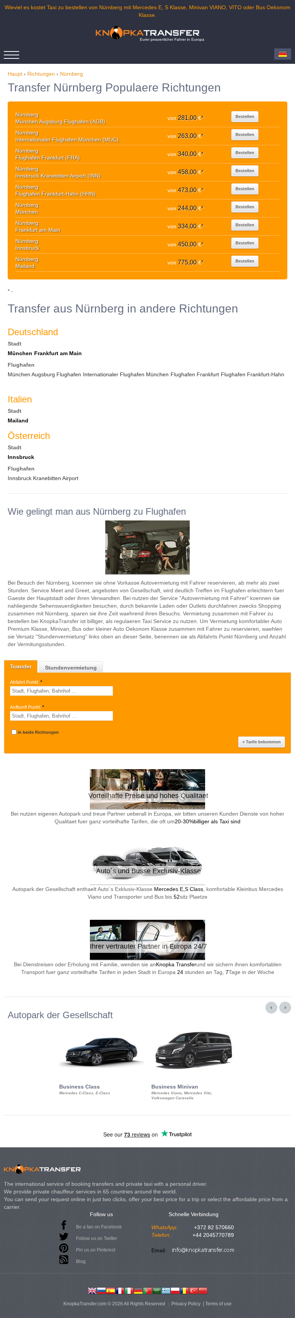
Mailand (18, 420)
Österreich (29, 435)
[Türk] (193, 1290)
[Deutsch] (138, 1290)
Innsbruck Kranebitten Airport (43, 478)
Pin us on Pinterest (95, 1250)
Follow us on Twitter (96, 1238)
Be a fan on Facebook (99, 1227)
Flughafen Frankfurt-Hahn (252, 374)
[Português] (147, 1290)
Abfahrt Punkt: (26, 682)
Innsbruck (21, 457)
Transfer (20, 666)
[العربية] (156, 1290)
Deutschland (33, 332)
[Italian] (129, 1290)
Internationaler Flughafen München (126, 374)
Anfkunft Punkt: (27, 707)
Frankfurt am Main (58, 353)
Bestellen (244, 116)
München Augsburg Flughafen (44, 374)
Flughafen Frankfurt (195, 374)
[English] (92, 1290)
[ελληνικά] (166, 1290)
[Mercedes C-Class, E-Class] (101, 1027)
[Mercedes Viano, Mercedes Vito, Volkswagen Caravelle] (193, 1027)
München (20, 353)
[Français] (119, 1290)
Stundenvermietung (71, 668)
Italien (20, 399)
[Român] (184, 1290)
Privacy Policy (186, 1303)
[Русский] (101, 1290)
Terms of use (218, 1303)
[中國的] (202, 1290)
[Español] (110, 1290)
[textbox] (61, 691)
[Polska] (175, 1290)
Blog (81, 1261)
